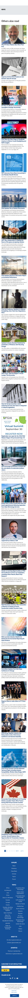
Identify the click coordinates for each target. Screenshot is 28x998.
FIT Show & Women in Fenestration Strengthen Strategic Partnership (11, 106)
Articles (14, 874)
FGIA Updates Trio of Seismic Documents (13, 208)
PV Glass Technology (20, 916)
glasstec (8, 923)
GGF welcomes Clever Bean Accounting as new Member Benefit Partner (13, 174)
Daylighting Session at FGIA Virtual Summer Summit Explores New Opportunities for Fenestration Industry (12, 836)
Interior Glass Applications (20, 892)
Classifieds (14, 871)
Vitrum (20, 931)
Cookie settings (14, 992)
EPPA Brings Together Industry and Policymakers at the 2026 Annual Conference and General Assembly (11, 734)
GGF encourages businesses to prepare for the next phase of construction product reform (13, 468)
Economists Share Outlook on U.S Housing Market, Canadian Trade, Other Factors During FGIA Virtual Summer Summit (13, 800)
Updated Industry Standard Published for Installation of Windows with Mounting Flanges (13, 344)
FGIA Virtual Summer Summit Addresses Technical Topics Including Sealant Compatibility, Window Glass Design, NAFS (13, 770)
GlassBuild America (7, 921)
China (7, 895)
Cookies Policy (14, 990)
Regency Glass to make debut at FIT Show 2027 (13, 702)
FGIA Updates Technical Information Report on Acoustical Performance (13, 276)
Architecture (7, 890)
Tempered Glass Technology (20, 920)
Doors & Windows (8, 897)
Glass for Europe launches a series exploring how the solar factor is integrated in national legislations (13, 405)
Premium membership (14, 951)
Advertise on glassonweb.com (14, 953)
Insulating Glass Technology (20, 888)
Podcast (20, 913)
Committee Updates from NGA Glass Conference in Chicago (11, 670)
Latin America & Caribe (20, 900)
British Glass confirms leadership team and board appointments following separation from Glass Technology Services (13, 505)
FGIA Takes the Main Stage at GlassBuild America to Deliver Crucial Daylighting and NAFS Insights (13, 141)
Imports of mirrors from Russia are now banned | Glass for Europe (12, 77)
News (14, 866)
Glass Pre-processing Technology (8, 916)
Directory (14, 868)
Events (8, 905)
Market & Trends (20, 904)
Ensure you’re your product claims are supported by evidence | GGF (12, 539)
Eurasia (8, 900)
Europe (8, 902)
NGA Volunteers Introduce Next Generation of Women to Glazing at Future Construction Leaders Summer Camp (13, 606)
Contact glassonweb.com (14, 942)
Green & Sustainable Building (8, 927)
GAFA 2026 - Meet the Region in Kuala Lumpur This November (12, 374)
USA (20, 926)
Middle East (20, 906)
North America (20, 908)
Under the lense (20, 924)
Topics (14, 876)
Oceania (20, 911)
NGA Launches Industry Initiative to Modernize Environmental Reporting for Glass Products (12, 638)
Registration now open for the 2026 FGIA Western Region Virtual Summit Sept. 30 (13, 437)
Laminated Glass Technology (20, 896)
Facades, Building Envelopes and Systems (8, 908)
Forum (14, 879)
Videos (20, 929)
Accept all (14, 995)
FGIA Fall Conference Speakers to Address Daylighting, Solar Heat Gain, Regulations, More (13, 310)
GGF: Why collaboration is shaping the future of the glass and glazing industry (12, 241)
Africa (7, 888)
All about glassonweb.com (14, 940)
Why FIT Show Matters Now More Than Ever (12, 45)
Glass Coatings (8, 913)
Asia (8, 893)
